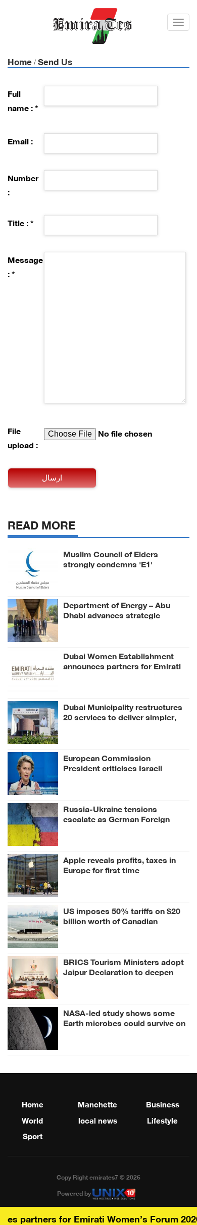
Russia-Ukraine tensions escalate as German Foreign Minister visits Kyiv (116, 818)
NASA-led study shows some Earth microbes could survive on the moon (124, 1022)
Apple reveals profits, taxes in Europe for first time (119, 864)
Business (162, 1103)
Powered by (74, 1192)
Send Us (55, 61)
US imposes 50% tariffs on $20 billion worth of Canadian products (121, 920)
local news (97, 1119)
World (32, 1119)
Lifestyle (162, 1119)
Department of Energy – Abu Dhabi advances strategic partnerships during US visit (116, 614)
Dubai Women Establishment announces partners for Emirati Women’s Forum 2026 (122, 665)
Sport (32, 1135)
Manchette (97, 1103)
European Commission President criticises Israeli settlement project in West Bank (124, 767)
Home (20, 61)
